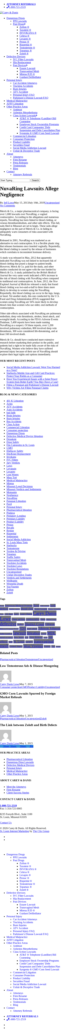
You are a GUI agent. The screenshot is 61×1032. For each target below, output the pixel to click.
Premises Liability (16, 518)
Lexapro (11, 471)
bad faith (11, 412)
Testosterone (13, 548)
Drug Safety (13, 442)
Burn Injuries (13, 418)
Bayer (36, 605)
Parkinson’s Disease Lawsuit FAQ (30, 934)
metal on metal (6, 637)
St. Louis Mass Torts (17, 542)
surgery (29, 641)
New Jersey (19, 637)
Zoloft (10, 592)
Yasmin (47, 646)
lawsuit (19, 632)
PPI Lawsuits (20, 857)
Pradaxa (11, 512)
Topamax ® (26, 886)
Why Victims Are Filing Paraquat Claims (27, 387)
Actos (10, 403)
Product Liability (15, 521)
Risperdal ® (26, 881)
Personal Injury (14, 507)
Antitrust (17, 945)
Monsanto (12, 492)
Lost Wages (13, 474)
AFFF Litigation (15, 940)
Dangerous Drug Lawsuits (20, 762)
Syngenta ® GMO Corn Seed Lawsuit (39, 969)
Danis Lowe (51, 619)
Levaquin (11, 468)
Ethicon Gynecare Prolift (9, 629)
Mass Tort (12, 477)
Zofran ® (24, 863)
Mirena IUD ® (27, 910)
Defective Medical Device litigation (25, 436)
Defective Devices (16, 892)
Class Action (13, 424)
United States (16, 646)
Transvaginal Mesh (16, 560)
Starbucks (12, 545)
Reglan (10, 530)
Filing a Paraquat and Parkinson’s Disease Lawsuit (32, 384)
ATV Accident (20, 928)
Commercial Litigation (18, 427)
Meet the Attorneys (16, 786)
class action (18, 619)
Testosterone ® (27, 884)
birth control (44, 606)
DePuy (20, 624)
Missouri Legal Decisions (20, 486)
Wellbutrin (12, 580)
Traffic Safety (13, 557)
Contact (10, 1007)
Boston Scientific (40, 609)
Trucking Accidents (17, 563)
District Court (34, 624)
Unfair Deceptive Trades (19, 574)
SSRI (10, 642)
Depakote (11, 439)
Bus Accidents (14, 421)
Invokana (11, 456)
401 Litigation (15, 400)
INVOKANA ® (28, 869)
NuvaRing (12, 498)
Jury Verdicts (13, 462)
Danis (42, 619)
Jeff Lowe (9, 202)
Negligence (12, 495)
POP (26, 637)
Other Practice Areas (17, 774)
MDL (51, 633)
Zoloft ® (24, 889)
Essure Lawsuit (27, 904)
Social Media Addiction (19, 539)
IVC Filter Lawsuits (23, 895)
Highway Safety (15, 451)
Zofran (10, 589)
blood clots (27, 608)
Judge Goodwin (6, 634)
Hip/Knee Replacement (19, 453)
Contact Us (6, 822)
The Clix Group (41, 831)
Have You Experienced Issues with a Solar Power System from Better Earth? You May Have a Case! (32, 380)
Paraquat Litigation (16, 501)
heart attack (32, 629)
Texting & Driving (16, 551)
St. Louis (19, 641)
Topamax (11, 554)
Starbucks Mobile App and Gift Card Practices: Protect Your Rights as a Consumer (31, 374)
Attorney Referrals (22, 1010)
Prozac (10, 524)
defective (8, 623)
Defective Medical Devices (20, 765)
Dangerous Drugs (16, 433)
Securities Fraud (21, 981)
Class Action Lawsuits (24, 951)
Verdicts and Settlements (19, 577)
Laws (9, 465)
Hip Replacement (22, 898)
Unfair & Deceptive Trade (26, 987)
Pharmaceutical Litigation (20, 759)
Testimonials (19, 1002)
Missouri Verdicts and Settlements (24, 489)
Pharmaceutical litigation (19, 510)
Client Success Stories (18, 792)
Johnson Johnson (49, 628)
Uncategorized (52, 202)
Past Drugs (18, 860)
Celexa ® (24, 872)
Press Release (36, 637)
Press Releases (20, 999)
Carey (16, 614)
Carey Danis (26, 614)
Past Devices (19, 901)
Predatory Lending (16, 515)
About (10, 990)
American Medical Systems (19, 605)
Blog (15, 1004)
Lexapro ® (25, 875)
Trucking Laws (14, 566)
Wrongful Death (15, 583)
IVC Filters (12, 459)
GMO (10, 448)
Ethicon (50, 624)
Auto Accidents (14, 409)
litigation (33, 633)
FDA (22, 628)
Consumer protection (17, 430)
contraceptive (33, 619)
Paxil (9, 504)
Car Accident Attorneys (25, 919)
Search (35, 180)
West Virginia (33, 646)
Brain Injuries (13, 415)
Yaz (53, 646)
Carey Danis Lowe (10, 684)
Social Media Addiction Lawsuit (29, 984)
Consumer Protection (24, 975)
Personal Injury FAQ (23, 931)
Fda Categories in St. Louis (20, 445)
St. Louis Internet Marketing (14, 831)
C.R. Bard (8, 614)
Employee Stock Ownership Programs (39, 960)
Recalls (10, 527)
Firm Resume (13, 789)
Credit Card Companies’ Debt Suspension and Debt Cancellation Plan (40, 965)
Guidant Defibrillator (30, 913)
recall (45, 638)
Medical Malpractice (17, 480)
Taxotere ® (25, 866)
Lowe (44, 633)
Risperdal (11, 533)
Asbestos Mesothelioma (25, 948)
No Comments (7, 205)
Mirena (10, 483)
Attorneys (18, 993)
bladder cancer (14, 609)
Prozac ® (24, 878)
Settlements (12, 536)
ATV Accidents (14, 406)
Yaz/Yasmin (13, 586)
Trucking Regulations (18, 569)
